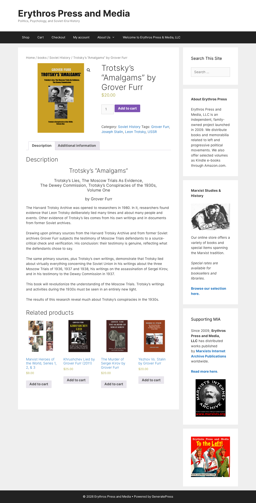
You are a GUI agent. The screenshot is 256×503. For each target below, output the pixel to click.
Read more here (204, 371)
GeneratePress (162, 496)
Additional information (77, 146)
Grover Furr (160, 127)
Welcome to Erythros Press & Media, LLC (151, 37)
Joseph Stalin (112, 132)
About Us (103, 37)
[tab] (41, 145)
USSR (152, 132)
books (42, 58)
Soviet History (59, 58)
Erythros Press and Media (74, 13)
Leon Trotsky (135, 132)
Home (30, 58)
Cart (40, 37)
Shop (25, 37)
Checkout (58, 37)
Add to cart (127, 108)
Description (42, 146)
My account (81, 37)
